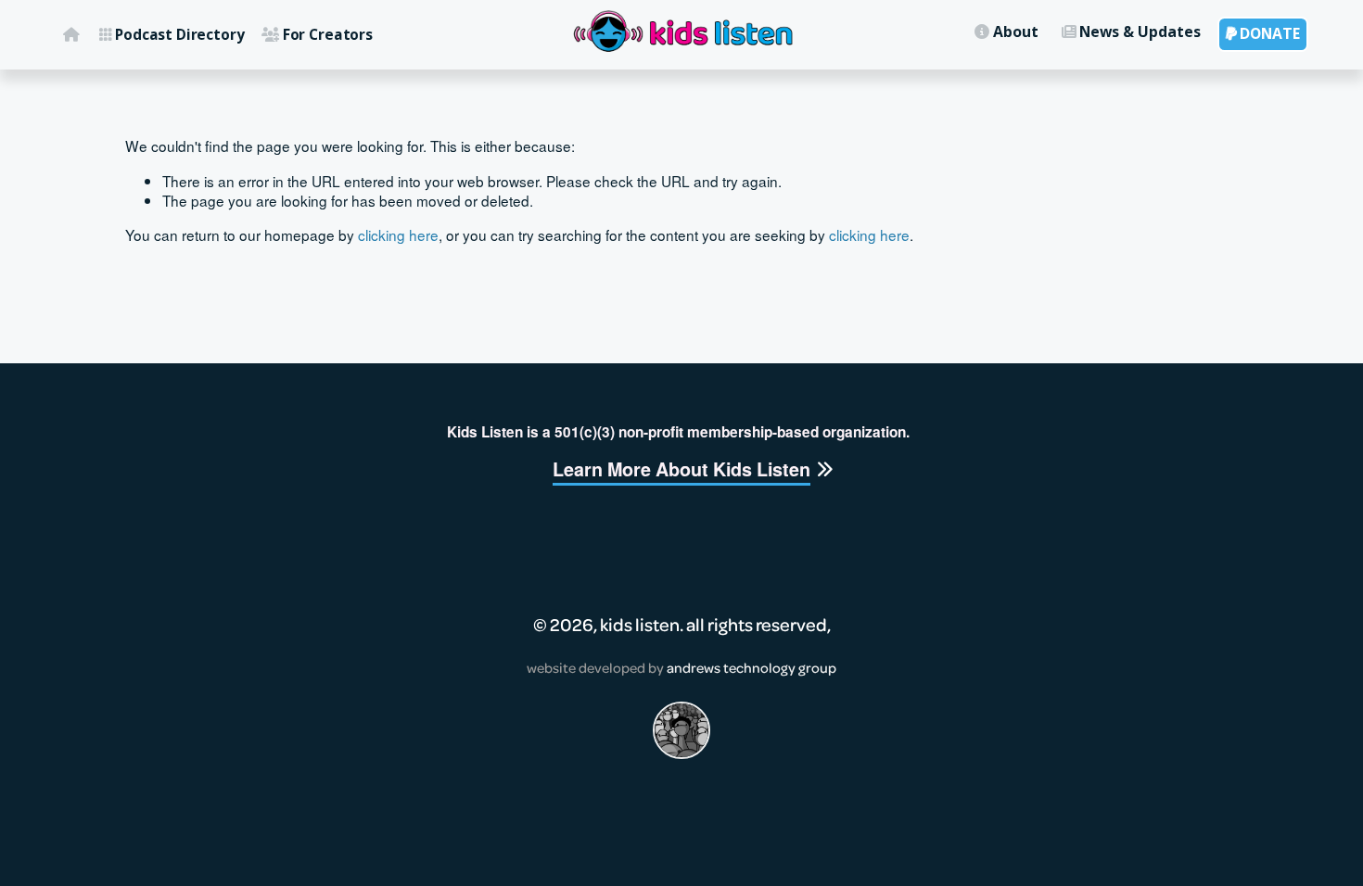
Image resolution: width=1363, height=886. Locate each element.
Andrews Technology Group (751, 667)
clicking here (398, 234)
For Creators (317, 34)
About (1006, 31)
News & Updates (1132, 31)
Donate (1263, 33)
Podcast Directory (172, 34)
